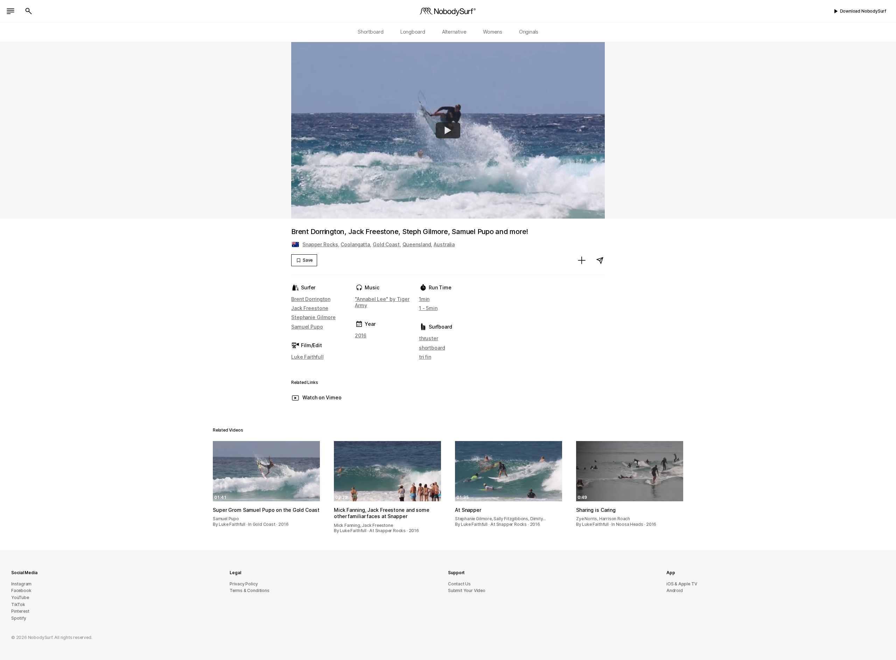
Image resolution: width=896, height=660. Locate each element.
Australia (444, 244)
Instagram (21, 583)
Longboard (412, 32)
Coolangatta (355, 244)
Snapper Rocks (320, 244)
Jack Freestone (309, 308)
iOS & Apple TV (681, 583)
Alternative (454, 32)
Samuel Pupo (307, 327)
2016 (360, 335)
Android (674, 590)
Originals (528, 32)
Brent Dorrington (310, 299)
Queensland (416, 244)
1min (424, 299)
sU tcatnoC (459, 583)
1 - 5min (428, 308)
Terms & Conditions (250, 590)
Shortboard (371, 32)
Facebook (21, 590)
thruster (428, 338)
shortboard (432, 348)
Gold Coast (386, 244)
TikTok (18, 604)
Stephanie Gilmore (313, 317)
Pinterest (20, 611)
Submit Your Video (466, 590)
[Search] (29, 11)
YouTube (20, 597)
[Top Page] (448, 11)
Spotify (18, 618)
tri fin (425, 357)
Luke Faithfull (307, 357)
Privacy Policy (244, 583)
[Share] (600, 260)
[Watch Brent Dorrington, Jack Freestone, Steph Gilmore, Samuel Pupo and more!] (448, 130)
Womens (492, 32)
